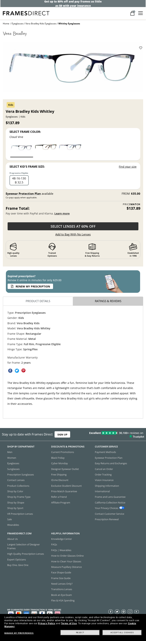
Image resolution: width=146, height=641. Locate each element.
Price (131, 204)
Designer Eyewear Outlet (65, 469)
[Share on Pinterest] (23, 371)
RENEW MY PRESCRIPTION (33, 286)
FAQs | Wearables (61, 550)
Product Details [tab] (38, 301)
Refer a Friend (59, 497)
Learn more (62, 213)
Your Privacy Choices (106, 508)
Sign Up (62, 434)
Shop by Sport (15, 508)
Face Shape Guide (61, 572)
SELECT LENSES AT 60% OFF (73, 226)
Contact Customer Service (109, 513)
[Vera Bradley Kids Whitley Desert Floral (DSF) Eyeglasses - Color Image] (45, 150)
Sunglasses (13, 469)
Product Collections (18, 485)
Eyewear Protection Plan (23, 193)
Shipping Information (107, 485)
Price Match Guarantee (64, 491)
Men (9, 452)
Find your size (127, 166)
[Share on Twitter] (17, 371)
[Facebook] (110, 611)
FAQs (54, 544)
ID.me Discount (59, 480)
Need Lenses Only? (62, 583)
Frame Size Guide (61, 578)
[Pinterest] (123, 611)
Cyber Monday (59, 463)
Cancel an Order (104, 469)
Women (11, 457)
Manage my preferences (19, 633)
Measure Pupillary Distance (66, 567)
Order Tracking (103, 474)
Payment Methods (105, 452)
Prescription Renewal (107, 519)
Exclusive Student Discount (66, 485)
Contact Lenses (16, 480)
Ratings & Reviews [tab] (108, 301)
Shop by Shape (15, 502)
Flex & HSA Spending (63, 600)
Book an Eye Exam (61, 595)
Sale (9, 519)
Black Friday (58, 457)
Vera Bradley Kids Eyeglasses (40, 23)
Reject (80, 632)
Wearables (13, 525)
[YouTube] (136, 611)
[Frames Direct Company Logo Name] (26, 13)
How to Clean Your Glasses (66, 561)
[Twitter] (117, 611)
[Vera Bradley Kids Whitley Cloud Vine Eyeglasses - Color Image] (21, 150)
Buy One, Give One (17, 565)
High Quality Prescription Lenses (25, 554)
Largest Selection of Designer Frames (23, 546)
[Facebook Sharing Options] (10, 371)
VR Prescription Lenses (20, 513)
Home (6, 23)
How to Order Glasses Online (67, 556)
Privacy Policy (46, 623)
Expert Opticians (16, 559)
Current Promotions (62, 452)
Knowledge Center (61, 539)
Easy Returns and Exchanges (111, 463)
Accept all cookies (122, 632)
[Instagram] (130, 611)
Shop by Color (15, 491)
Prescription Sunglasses (20, 474)
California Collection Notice (110, 502)
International (102, 491)
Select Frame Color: (25, 132)
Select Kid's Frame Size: (27, 166)
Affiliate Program (60, 502)
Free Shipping (59, 474)
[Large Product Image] (73, 68)
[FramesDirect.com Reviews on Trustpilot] (114, 434)
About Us (12, 539)
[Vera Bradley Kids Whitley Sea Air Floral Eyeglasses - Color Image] (70, 150)
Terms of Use (69, 623)
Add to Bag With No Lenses (73, 234)
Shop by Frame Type (18, 497)
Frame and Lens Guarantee (110, 497)
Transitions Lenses (61, 589)
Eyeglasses (18, 23)
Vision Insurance (104, 480)
